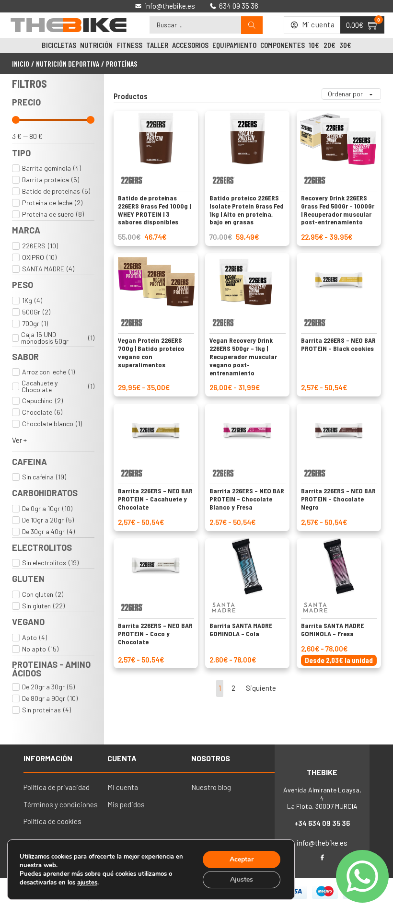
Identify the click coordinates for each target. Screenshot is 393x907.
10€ (314, 45)
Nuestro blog (211, 787)
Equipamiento (234, 45)
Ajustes (241, 879)
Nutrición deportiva (67, 63)
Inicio (20, 63)
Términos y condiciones (60, 804)
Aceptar (242, 859)
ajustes (87, 882)
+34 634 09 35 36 (322, 823)
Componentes (282, 45)
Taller (157, 45)
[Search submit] (252, 25)
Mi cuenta (122, 787)
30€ (345, 45)
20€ (329, 45)
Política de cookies (52, 821)
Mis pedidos (126, 804)
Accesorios (190, 45)
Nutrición (96, 45)
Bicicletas (59, 45)
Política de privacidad (56, 787)
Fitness (129, 45)
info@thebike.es (322, 842)
